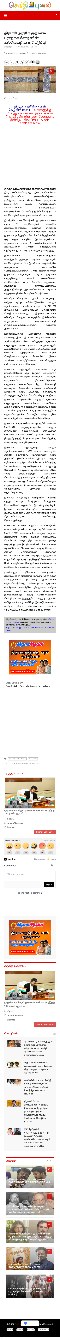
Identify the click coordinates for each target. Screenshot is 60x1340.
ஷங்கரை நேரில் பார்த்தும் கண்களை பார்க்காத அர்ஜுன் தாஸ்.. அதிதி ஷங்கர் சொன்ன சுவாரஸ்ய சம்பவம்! (38, 1048)
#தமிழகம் (14, 98)
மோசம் (11, 827)
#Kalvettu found (17, 759)
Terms (20, 1329)
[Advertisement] (30, 155)
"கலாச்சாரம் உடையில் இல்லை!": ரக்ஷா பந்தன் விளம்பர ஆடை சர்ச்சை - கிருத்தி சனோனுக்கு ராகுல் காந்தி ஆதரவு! (30, 1237)
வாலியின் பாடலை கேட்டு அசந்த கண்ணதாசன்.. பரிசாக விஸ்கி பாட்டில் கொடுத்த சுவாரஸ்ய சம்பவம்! (37, 1087)
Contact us (43, 1329)
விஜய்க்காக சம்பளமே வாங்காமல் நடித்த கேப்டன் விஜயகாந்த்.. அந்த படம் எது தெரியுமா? (29, 1182)
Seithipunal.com (23, 1324)
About (10, 1329)
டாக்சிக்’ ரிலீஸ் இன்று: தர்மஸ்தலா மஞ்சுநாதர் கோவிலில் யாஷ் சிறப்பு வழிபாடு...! (27, 1292)
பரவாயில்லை (15, 823)
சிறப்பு (10, 819)
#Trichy (32, 759)
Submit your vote (45, 832)
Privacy (30, 1329)
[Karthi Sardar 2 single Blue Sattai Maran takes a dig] (30, 1258)
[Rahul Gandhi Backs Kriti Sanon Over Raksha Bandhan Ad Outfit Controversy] (30, 1231)
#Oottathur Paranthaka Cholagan (22, 764)
